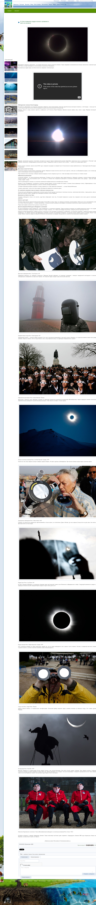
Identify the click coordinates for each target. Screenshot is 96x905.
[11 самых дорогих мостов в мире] (10, 122)
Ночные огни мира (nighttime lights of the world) (9, 135)
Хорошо (91, 845)
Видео (54, 4)
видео (36, 854)
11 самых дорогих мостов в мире (10, 125)
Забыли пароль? (71, 0)
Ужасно (87, 845)
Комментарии (24, 857)
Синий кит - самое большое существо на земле (10, 80)
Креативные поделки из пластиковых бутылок (10, 147)
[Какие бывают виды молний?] (10, 67)
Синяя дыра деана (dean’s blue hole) (11, 92)
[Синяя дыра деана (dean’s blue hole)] (10, 89)
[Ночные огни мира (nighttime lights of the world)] (10, 133)
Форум (50, 4)
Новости (25, 881)
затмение (26, 854)
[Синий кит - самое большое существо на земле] (10, 78)
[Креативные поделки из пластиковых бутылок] (10, 145)
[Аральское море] (10, 156)
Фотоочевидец (42, 881)
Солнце (30, 854)
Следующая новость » (65, 840)
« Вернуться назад (49, 840)
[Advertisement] (10, 35)
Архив (48, 881)
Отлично (93, 845)
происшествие (41, 854)
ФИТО (19, 881)
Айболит (30, 881)
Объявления (45, 4)
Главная (9, 10)
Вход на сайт (56, 0)
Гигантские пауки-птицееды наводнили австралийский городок (10, 169)
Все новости (57, 840)
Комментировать (35, 857)
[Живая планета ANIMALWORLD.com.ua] (8, 5)
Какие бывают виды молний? (9, 70)
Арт (65, 4)
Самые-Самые (60, 4)
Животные (16, 4)
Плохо (88, 845)
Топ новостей (8, 59)
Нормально (90, 845)
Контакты (81, 881)
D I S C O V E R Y (8, 0)
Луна (33, 854)
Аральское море (8, 159)
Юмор (31, 4)
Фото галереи (37, 4)
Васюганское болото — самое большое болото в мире (10, 102)
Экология (27, 4)
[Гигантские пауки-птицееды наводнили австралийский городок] (10, 167)
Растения (22, 4)
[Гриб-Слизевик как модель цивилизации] (10, 111)
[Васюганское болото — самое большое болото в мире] (10, 100)
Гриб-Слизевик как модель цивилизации (11, 114)
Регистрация (63, 0)
